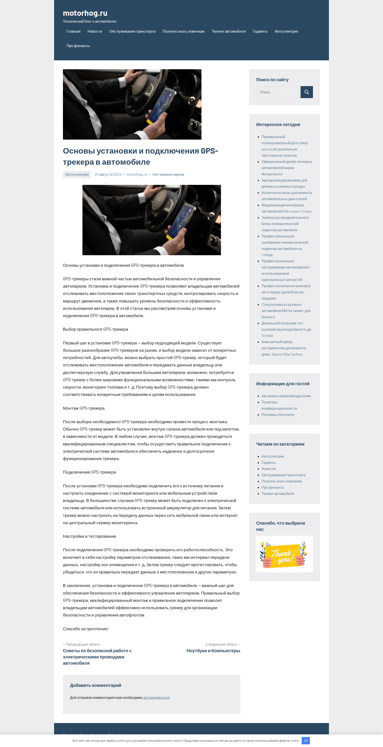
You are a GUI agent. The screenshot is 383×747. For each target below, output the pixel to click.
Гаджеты (260, 31)
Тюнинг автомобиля (229, 31)
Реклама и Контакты (278, 414)
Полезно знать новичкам (184, 31)
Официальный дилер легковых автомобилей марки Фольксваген (287, 167)
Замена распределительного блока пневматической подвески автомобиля (285, 223)
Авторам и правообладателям (286, 396)
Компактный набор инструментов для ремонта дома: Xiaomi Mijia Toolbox (284, 348)
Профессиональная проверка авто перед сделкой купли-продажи (286, 292)
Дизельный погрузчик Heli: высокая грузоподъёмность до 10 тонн (286, 329)
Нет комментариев (168, 174)
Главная (73, 31)
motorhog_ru (137, 174)
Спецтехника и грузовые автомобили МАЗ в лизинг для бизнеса (286, 310)
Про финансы (78, 45)
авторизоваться (156, 697)
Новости (95, 31)
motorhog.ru (85, 12)
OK (306, 740)
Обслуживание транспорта (132, 31)
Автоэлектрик (286, 31)
